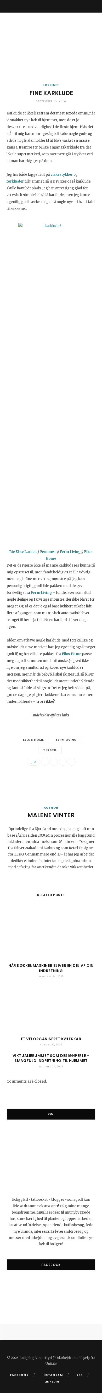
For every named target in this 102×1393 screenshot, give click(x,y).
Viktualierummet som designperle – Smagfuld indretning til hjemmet (51, 1058)
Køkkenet (51, 85)
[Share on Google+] (63, 762)
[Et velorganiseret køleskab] (51, 1008)
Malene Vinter (51, 815)
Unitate (51, 1363)
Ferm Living (66, 740)
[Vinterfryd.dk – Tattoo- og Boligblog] (51, 39)
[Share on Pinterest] (72, 762)
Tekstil (50, 750)
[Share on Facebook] (45, 762)
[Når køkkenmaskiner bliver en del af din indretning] (51, 935)
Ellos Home (33, 740)
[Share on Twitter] (54, 762)
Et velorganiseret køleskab (51, 1038)
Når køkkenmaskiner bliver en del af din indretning (51, 968)
